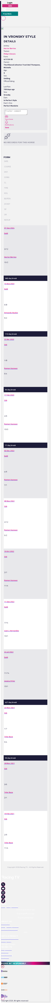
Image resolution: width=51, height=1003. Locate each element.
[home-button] (3, 9)
